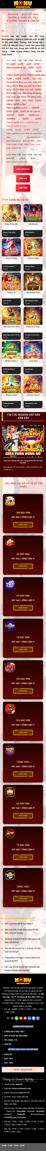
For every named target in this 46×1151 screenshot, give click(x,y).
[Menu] (3, 4)
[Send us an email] (12, 1018)
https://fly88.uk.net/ (13, 141)
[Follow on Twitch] (38, 1018)
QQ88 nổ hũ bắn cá (30, 111)
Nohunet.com (8, 988)
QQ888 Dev (12, 100)
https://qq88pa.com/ (16, 107)
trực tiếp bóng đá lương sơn (26, 96)
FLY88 (26, 78)
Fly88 (9, 78)
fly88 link (26, 141)
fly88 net (28, 134)
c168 (18, 1132)
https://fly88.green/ (33, 137)
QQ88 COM (12, 111)
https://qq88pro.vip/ (16, 67)
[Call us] (17, 1018)
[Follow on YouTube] (25, 1018)
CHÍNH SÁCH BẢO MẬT (14, 1031)
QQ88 (31, 67)
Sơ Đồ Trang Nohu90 (23, 1069)
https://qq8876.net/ (16, 126)
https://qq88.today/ (16, 104)
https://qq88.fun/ (15, 122)
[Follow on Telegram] (34, 1018)
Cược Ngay (23, 525)
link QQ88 (11, 93)
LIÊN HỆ (7, 1044)
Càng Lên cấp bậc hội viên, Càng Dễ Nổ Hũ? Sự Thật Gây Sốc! (23, 462)
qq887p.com (32, 122)
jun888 (14, 1009)
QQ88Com (33, 115)
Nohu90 (5, 36)
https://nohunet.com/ (17, 162)
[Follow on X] (8, 1018)
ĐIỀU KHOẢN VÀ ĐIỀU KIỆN (15, 1036)
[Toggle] (2, 923)
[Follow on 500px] (29, 1018)
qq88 (20, 64)
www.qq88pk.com (15, 133)
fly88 (32, 141)
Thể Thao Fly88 (31, 100)
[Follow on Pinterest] (21, 1018)
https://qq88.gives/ (16, 75)
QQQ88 (35, 107)
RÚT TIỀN (8, 1063)
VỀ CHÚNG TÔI (10, 1040)
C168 (8, 144)
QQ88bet (10, 118)
